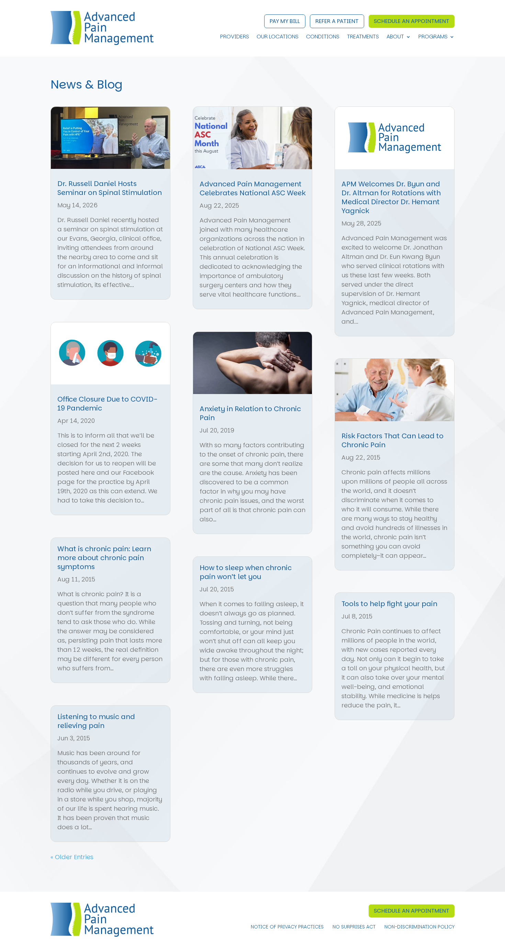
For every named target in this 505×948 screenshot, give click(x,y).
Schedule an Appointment (411, 21)
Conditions (322, 37)
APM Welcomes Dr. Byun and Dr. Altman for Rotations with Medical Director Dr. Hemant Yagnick (391, 197)
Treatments (363, 37)
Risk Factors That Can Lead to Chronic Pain (392, 440)
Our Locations (278, 37)
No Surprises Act (354, 927)
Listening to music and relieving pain (96, 721)
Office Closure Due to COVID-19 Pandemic (107, 403)
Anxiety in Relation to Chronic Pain (250, 413)
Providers (234, 37)
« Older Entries (71, 857)
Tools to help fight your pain (389, 604)
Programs (433, 37)
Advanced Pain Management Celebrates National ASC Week (252, 188)
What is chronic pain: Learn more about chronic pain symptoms (104, 557)
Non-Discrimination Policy (419, 927)
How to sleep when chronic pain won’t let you (246, 572)
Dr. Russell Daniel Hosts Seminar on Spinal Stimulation (109, 188)
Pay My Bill (285, 21)
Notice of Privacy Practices (287, 927)
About (395, 37)
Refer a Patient (337, 21)
